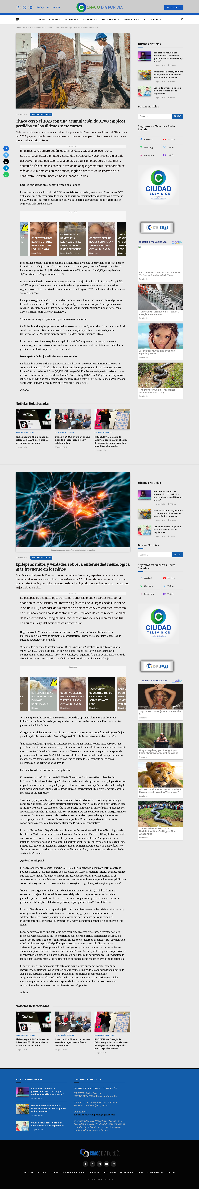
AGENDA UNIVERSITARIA (131, 1172)
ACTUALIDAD (151, 19)
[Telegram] (6, 168)
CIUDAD (53, 19)
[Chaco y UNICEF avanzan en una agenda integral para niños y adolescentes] (73, 419)
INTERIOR (70, 19)
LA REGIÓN (89, 19)
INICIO (41, 19)
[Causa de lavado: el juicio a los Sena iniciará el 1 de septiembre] (144, 91)
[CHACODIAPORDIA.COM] (99, 7)
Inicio (18, 27)
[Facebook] (6, 148)
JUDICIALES (94, 1172)
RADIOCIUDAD (174, 7)
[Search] (182, 19)
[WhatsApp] (6, 174)
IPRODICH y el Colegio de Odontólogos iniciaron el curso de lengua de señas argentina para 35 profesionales (111, 441)
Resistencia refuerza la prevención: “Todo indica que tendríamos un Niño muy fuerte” (168, 57)
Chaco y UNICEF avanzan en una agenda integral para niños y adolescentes (72, 440)
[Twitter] (6, 155)
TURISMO (53, 1172)
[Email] (6, 161)
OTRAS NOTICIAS (155, 1172)
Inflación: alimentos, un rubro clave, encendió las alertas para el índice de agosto (168, 74)
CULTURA (41, 1172)
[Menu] (17, 19)
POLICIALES (130, 19)
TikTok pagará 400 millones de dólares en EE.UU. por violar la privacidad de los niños (32, 440)
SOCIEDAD (29, 1172)
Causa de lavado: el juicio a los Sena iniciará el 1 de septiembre (167, 91)
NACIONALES (109, 19)
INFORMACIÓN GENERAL (41, 114)
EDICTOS (171, 1172)
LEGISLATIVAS (110, 1172)
